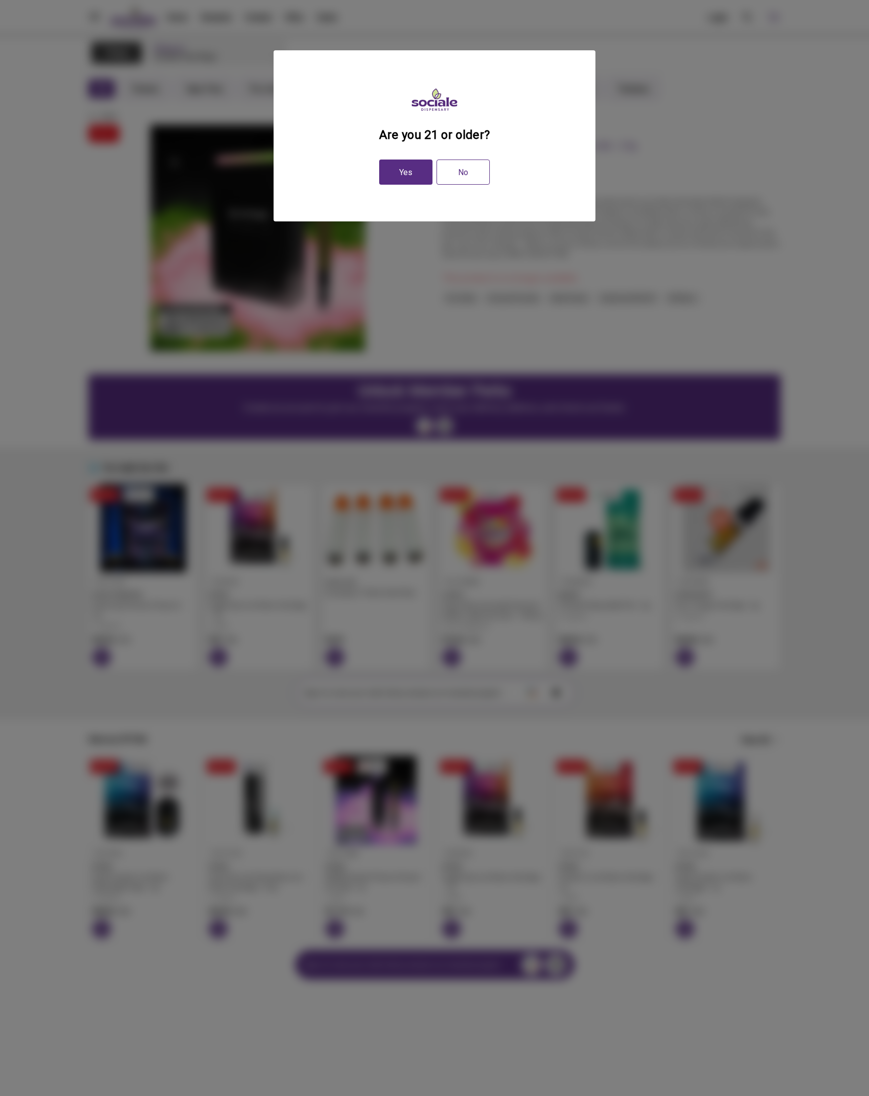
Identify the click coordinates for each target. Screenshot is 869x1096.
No (463, 172)
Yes (405, 172)
